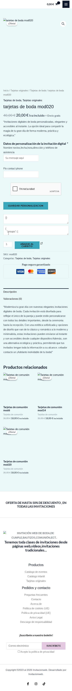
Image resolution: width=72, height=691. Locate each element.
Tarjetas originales (19, 90)
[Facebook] (27, 683)
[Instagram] (36, 683)
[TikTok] (44, 683)
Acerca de (36, 604)
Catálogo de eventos (36, 572)
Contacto (36, 599)
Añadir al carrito (27, 245)
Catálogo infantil (36, 576)
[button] (63, 24)
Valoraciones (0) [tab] (12, 298)
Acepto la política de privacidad (37, 651)
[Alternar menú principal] (65, 4)
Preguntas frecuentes (36, 595)
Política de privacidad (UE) (36, 613)
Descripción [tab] (10, 291)
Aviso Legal (36, 617)
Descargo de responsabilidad (36, 622)
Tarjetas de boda (38, 90)
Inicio (6, 90)
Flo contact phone (13, 168)
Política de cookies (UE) (36, 608)
